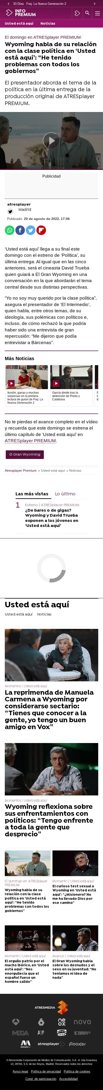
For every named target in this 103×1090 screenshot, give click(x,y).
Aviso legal (20, 1071)
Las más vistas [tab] (32, 494)
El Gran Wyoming (24, 454)
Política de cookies (77, 1071)
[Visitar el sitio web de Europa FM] (82, 1033)
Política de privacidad (46, 1071)
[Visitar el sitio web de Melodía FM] (25, 1044)
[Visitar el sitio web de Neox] (61, 1022)
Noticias (47, 24)
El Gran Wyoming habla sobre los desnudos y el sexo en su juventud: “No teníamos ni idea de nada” (74, 969)
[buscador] (87, 13)
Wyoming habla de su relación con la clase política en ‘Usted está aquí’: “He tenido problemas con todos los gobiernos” (27, 900)
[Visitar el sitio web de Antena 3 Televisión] (20, 1022)
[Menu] (97, 13)
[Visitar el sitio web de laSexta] (41, 1022)
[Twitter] (10, 211)
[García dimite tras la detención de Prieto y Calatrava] (71, 377)
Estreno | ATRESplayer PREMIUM (52, 505)
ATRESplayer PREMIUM (30, 440)
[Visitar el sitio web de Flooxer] (77, 1044)
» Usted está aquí (51, 470)
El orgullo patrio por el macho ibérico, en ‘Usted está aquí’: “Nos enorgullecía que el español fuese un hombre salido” (27, 971)
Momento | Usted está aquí (25, 956)
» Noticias (73, 470)
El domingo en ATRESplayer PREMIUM (26, 883)
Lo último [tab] (65, 494)
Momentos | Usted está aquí (26, 686)
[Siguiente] (94, 4)
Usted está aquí (19, 24)
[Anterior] (8, 4)
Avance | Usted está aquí (71, 956)
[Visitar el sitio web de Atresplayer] (51, 1044)
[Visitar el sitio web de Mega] (20, 1033)
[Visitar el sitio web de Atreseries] (41, 1033)
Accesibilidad (68, 1079)
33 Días (18, 4)
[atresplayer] (77, 13)
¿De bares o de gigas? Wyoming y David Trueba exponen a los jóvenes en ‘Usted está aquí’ (51, 518)
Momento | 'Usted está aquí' (73, 881)
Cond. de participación (40, 1079)
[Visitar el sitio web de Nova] (82, 1022)
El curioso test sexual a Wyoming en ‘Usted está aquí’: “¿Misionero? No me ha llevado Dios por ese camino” (74, 894)
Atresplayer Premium (21, 470)
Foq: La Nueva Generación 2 (46, 4)
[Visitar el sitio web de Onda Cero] (61, 1033)
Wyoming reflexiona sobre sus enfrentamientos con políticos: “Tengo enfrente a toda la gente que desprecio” (49, 821)
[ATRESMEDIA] (51, 1008)
